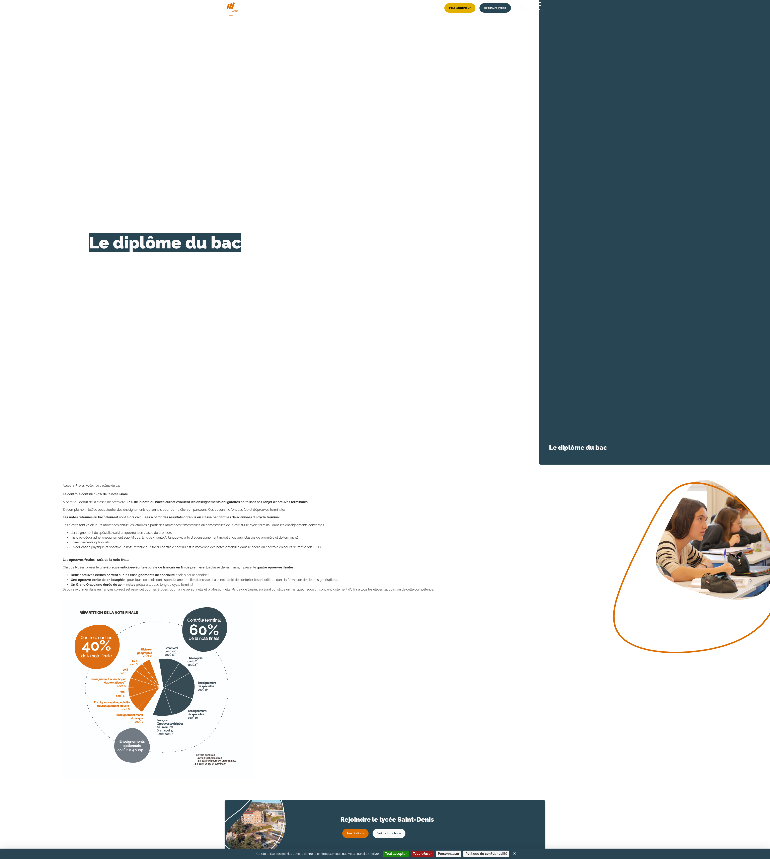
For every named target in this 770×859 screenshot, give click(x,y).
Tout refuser (422, 854)
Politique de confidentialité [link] (486, 854)
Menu (539, 9)
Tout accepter (396, 854)
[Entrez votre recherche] (523, 8)
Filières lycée (84, 485)
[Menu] (539, 4)
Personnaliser (448, 854)
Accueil (67, 485)
